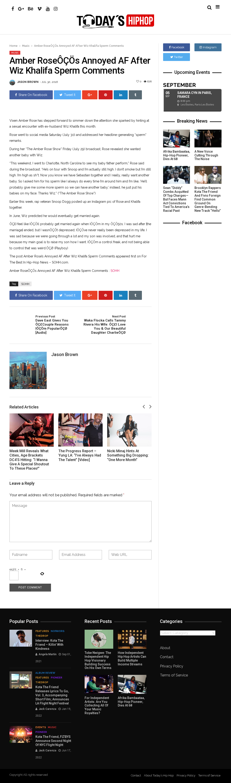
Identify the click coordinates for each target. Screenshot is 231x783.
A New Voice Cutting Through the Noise (206, 155)
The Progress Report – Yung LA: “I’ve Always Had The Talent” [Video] (79, 455)
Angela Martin (47, 654)
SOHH (115, 271)
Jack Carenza (47, 709)
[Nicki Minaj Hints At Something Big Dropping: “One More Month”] (129, 430)
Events (40, 727)
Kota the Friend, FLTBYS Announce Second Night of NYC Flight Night (53, 741)
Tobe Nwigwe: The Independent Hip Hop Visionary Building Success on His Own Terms (98, 660)
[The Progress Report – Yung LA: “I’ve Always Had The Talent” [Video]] (80, 430)
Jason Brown (28, 82)
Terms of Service (174, 675)
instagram (210, 47)
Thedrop (41, 635)
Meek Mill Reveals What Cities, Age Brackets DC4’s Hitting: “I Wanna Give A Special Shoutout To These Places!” (29, 460)
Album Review (45, 672)
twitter (178, 57)
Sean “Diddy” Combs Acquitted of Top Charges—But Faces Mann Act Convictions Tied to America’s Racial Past (176, 199)
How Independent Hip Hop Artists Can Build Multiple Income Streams (132, 658)
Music (26, 45)
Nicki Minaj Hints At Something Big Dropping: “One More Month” (128, 455)
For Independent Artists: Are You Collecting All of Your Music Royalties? (97, 705)
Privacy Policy (171, 666)
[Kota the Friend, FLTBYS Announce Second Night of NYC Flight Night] (20, 734)
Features (42, 631)
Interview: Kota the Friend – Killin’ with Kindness (49, 644)
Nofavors (58, 631)
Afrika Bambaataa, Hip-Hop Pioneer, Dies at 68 (176, 155)
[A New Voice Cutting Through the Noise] (208, 138)
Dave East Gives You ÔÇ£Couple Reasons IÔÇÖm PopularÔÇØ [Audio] (52, 325)
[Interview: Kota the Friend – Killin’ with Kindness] (20, 638)
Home (13, 45)
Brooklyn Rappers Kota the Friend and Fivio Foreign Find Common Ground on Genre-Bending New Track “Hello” (207, 199)
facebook (177, 47)
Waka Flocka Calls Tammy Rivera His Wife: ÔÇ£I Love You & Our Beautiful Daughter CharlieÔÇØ (104, 325)
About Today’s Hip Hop (159, 775)
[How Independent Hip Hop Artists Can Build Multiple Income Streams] (132, 639)
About (165, 648)
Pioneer (56, 677)
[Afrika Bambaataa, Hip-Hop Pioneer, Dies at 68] (176, 138)
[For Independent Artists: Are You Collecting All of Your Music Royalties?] (99, 684)
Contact (166, 657)
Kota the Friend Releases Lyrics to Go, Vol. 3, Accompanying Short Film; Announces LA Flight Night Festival (52, 695)
